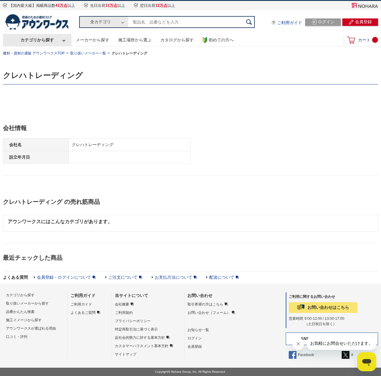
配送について (221, 277)
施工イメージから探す (24, 320)
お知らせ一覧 (198, 330)
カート (364, 39)
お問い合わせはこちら (328, 307)
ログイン (195, 338)
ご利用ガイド (289, 23)
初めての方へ (221, 39)
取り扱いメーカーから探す (27, 303)
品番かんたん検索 (20, 312)
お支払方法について (173, 277)
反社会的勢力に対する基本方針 (140, 338)
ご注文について (123, 277)
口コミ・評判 (16, 337)
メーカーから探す (92, 39)
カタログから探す (177, 39)
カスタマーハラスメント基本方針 (141, 346)
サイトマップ (125, 354)
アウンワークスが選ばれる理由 (31, 328)
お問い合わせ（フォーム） (209, 313)
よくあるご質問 (83, 313)
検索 (249, 22)
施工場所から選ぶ (135, 39)
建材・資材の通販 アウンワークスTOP (34, 53)
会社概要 (122, 304)
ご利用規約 (124, 313)
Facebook (306, 355)
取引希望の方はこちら (205, 304)
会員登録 (195, 346)
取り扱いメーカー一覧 (88, 53)
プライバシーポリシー (133, 321)
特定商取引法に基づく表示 (136, 329)
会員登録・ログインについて (64, 277)
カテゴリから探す (37, 39)
